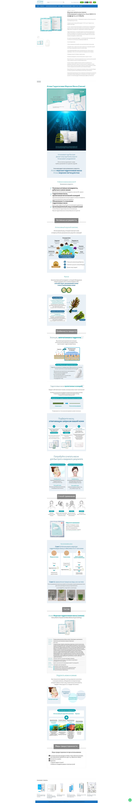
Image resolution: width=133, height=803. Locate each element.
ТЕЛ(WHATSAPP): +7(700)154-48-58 (69, 801)
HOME (38, 6)
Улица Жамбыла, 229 (52, 801)
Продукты (42, 6)
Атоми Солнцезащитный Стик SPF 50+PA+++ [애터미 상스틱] (41, 795)
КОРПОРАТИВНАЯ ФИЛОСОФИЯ (51, 6)
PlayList (80, 6)
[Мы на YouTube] (91, 2)
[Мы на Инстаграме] (85, 2)
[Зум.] (38, 37)
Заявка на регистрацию (66, 6)
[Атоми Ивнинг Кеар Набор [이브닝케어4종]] (91, 787)
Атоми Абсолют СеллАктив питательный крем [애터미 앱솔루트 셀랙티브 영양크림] (51, 796)
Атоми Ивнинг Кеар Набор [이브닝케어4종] (91, 795)
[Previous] (39, 24)
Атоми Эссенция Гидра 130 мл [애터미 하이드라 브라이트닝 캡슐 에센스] (71, 795)
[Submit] (63, 2)
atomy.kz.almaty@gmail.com (79, 801)
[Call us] (89, 2)
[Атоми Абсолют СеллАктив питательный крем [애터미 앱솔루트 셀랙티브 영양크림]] (51, 787)
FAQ (77, 6)
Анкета (74, 6)
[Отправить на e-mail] (87, 2)
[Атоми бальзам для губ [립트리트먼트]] (81, 787)
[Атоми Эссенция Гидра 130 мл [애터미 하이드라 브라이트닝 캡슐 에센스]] (71, 787)
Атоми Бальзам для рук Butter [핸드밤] (61, 795)
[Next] (64, 24)
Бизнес (59, 6)
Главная (69, 10)
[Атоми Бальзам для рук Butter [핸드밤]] (61, 787)
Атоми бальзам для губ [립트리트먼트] (81, 795)
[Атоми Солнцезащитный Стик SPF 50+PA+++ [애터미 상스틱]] (41, 787)
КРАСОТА (73, 10)
